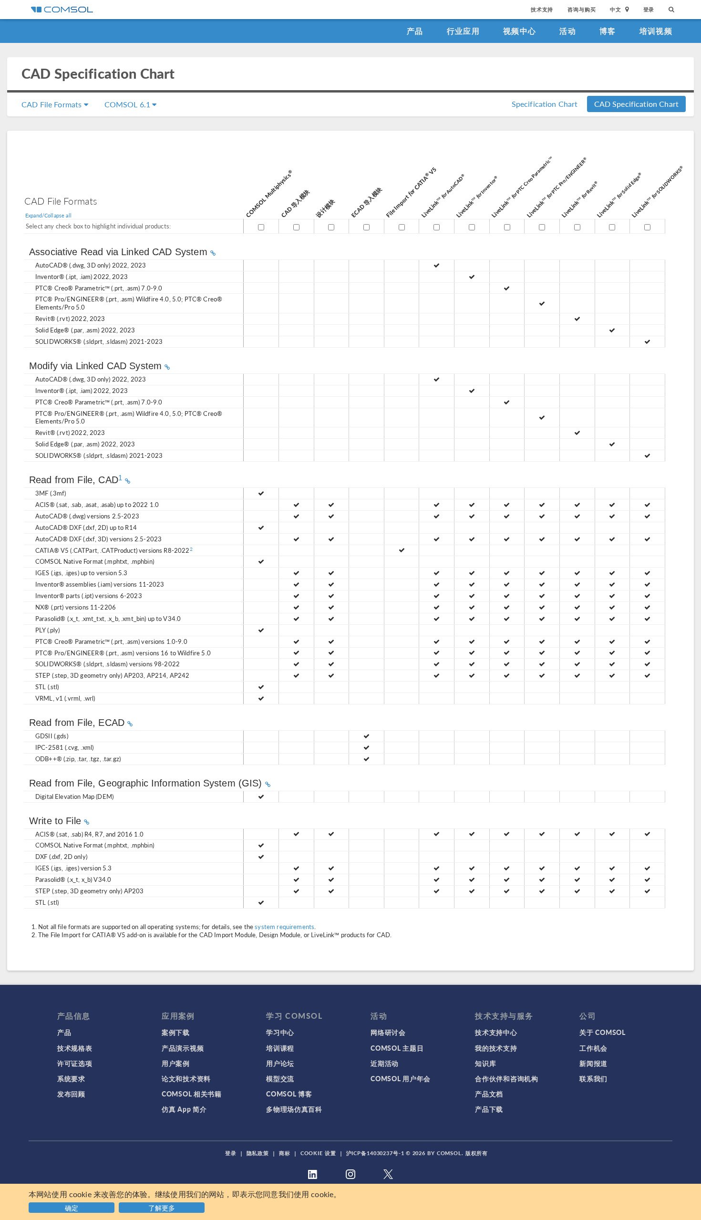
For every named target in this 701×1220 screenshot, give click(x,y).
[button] (163, 1206)
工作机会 (593, 1048)
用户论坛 (280, 1063)
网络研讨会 (388, 1032)
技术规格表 (75, 1048)
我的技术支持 (496, 1048)
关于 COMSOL (602, 1032)
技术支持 (542, 9)
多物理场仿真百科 (294, 1109)
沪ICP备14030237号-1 (375, 1153)
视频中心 (519, 30)
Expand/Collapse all (48, 215)
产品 (415, 30)
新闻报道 (593, 1063)
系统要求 (71, 1078)
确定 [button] (71, 1207)
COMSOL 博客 (289, 1093)
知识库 (485, 1063)
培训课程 (280, 1048)
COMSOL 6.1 (128, 104)
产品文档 (489, 1093)
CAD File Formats (52, 104)
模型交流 (280, 1078)
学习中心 (280, 1032)
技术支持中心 (496, 1032)
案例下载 (176, 1032)
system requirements (284, 926)
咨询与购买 (581, 9)
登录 (649, 9)
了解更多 (161, 1207)
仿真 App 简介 (184, 1109)
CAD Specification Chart (636, 103)
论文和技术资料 (186, 1078)
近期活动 (385, 1063)
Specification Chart (545, 103)
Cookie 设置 (318, 1153)
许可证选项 (75, 1063)
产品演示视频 (183, 1048)
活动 (567, 30)
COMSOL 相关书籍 (192, 1093)
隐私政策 (258, 1153)
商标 (284, 1153)
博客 (607, 30)
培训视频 (655, 30)
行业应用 (463, 30)
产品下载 (489, 1109)
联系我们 (593, 1078)
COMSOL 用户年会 (401, 1078)
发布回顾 (71, 1093)
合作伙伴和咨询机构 (506, 1078)
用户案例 (176, 1063)
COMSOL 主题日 (397, 1048)
